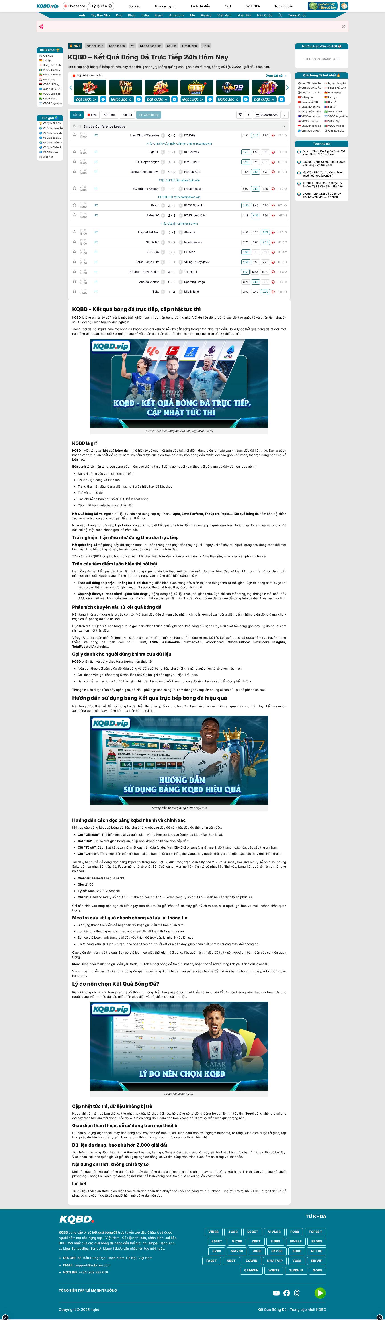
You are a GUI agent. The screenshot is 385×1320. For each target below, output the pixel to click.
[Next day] (285, 115)
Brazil (159, 15)
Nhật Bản (244, 15)
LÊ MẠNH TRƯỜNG (101, 1291)
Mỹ (192, 15)
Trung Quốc (297, 15)
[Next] (287, 87)
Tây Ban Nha (100, 15)
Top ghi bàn (283, 6)
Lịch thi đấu (200, 6)
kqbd (72, 67)
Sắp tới (127, 114)
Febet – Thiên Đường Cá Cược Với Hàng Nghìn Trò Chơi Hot (324, 153)
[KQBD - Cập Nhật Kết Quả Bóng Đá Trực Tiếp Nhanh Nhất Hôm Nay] (48, 6)
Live (94, 114)
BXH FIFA (253, 6)
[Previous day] (248, 115)
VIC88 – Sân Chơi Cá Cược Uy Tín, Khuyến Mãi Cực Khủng (322, 195)
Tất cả (77, 114)
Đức (119, 15)
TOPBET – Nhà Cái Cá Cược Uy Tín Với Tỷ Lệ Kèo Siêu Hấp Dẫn (323, 185)
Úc (280, 15)
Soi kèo (134, 6)
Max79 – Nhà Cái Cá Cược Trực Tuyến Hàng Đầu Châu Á (323, 174)
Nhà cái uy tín (166, 6)
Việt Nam (224, 15)
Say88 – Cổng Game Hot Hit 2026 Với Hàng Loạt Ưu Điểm (324, 163)
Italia (145, 15)
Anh (82, 15)
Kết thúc (109, 114)
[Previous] (71, 87)
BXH (227, 6)
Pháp (132, 15)
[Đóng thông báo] (343, 26)
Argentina (176, 15)
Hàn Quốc (264, 15)
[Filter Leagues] (240, 115)
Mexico (206, 15)
